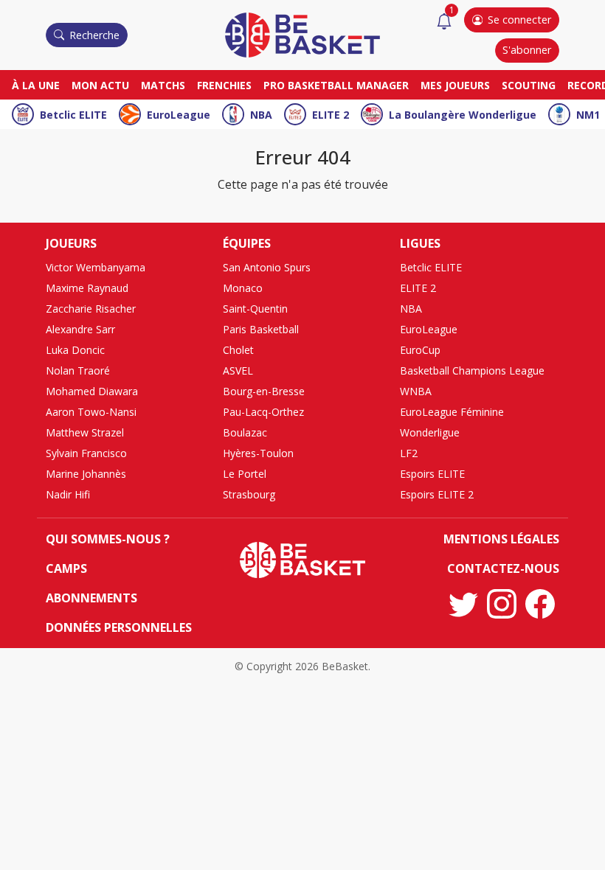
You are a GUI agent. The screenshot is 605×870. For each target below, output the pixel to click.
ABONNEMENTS (91, 598)
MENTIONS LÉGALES (501, 539)
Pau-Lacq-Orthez (263, 412)
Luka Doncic (75, 350)
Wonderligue (430, 432)
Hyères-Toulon (258, 453)
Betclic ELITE (73, 115)
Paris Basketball (261, 329)
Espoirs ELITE (432, 474)
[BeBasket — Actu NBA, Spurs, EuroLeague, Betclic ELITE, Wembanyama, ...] (302, 34)
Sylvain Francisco (86, 453)
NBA (261, 115)
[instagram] (501, 604)
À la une (36, 85)
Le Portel (244, 474)
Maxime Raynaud (87, 288)
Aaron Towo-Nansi (91, 412)
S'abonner (526, 50)
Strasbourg (249, 494)
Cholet (238, 350)
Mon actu (100, 85)
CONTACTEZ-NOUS (503, 568)
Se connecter (519, 20)
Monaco (243, 288)
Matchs (163, 85)
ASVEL (238, 370)
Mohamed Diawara (92, 391)
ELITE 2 (330, 115)
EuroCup (420, 350)
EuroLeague (178, 115)
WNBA (416, 391)
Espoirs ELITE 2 (437, 494)
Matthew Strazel (85, 432)
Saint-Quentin (255, 309)
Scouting (529, 85)
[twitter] (463, 604)
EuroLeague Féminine (452, 412)
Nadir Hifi (68, 494)
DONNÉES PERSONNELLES (119, 627)
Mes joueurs (455, 85)
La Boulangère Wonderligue (462, 115)
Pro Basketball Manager (336, 85)
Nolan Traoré (78, 370)
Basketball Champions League (472, 370)
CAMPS (66, 568)
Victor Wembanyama (95, 267)
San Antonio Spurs (267, 267)
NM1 (588, 115)
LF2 (409, 453)
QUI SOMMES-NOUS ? (108, 539)
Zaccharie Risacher (91, 309)
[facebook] (540, 604)
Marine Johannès (86, 474)
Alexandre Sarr (80, 329)
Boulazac (245, 432)
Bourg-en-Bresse (264, 391)
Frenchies (224, 85)
